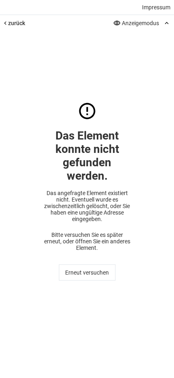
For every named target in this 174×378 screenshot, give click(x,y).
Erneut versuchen (87, 272)
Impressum (156, 7)
